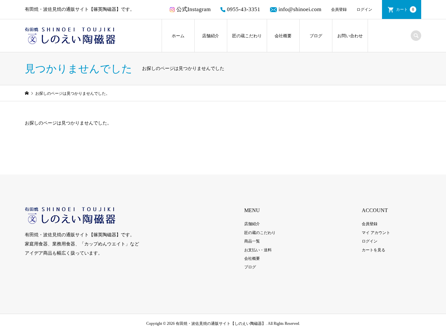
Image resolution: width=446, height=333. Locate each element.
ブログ (316, 35)
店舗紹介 (210, 35)
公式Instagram (193, 9)
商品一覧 (252, 241)
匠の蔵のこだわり (260, 232)
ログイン (364, 9)
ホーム (178, 35)
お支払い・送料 (258, 250)
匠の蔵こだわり (247, 35)
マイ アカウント (376, 232)
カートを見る (373, 250)
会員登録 (339, 9)
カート (405, 9)
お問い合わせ (350, 35)
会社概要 (283, 35)
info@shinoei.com (300, 9)
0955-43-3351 (243, 9)
